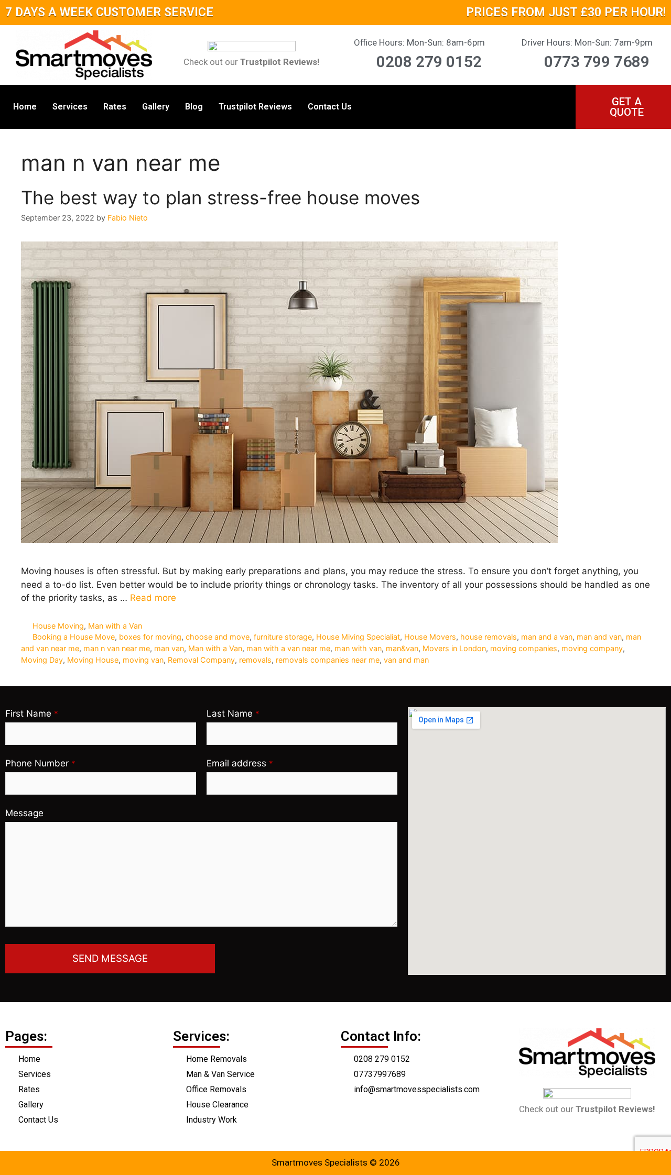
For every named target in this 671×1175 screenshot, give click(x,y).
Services (70, 107)
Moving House (92, 659)
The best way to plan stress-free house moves (220, 197)
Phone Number (40, 763)
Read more (153, 597)
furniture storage (283, 636)
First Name (31, 713)
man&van (402, 648)
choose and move (218, 636)
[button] (622, 107)
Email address (240, 763)
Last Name (233, 713)
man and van (599, 636)
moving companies (523, 648)
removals (255, 659)
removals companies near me (328, 659)
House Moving (58, 625)
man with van (358, 648)
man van (169, 648)
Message (24, 813)
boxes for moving (150, 636)
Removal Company (201, 659)
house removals (488, 636)
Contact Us (330, 107)
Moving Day (42, 659)
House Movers (430, 636)
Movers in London (454, 648)
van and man (406, 659)
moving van (143, 659)
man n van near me (116, 648)
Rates (114, 107)
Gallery (155, 107)
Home (25, 107)
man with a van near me (288, 648)
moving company (592, 648)
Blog (194, 107)
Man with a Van (115, 625)
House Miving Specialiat (358, 636)
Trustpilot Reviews (255, 107)
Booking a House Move (74, 636)
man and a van (546, 636)
